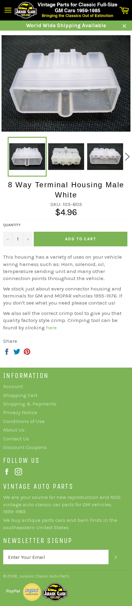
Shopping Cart (20, 395)
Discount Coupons (25, 447)
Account (13, 386)
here (51, 327)
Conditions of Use (24, 421)
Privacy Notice (20, 412)
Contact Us (16, 439)
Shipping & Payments (29, 404)
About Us (14, 430)
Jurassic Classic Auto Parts (44, 576)
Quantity (12, 225)
